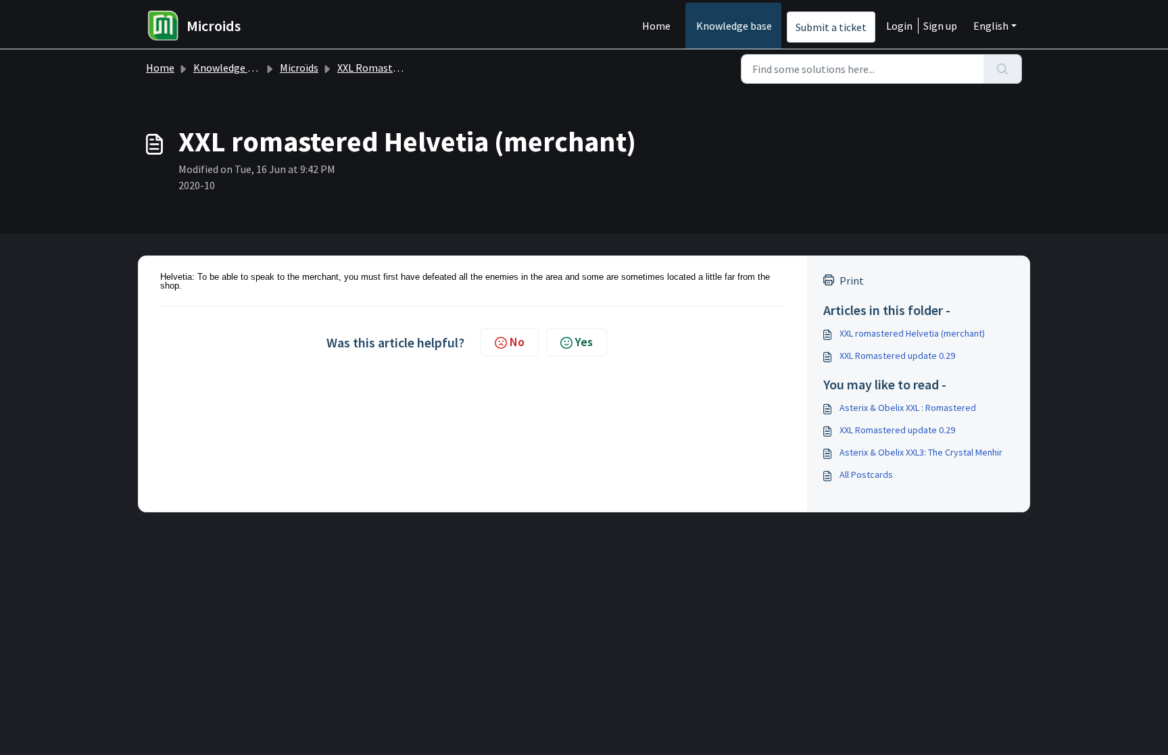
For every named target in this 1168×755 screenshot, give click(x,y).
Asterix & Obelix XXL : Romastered (908, 407)
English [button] (990, 25)
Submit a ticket (831, 27)
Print (852, 280)
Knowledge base (734, 25)
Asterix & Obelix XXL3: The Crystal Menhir (921, 452)
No (517, 341)
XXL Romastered (375, 67)
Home (656, 25)
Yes (584, 341)
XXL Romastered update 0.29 (897, 355)
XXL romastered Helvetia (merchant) (912, 333)
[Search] (1002, 69)
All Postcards (866, 474)
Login (899, 25)
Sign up (940, 25)
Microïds (299, 67)
